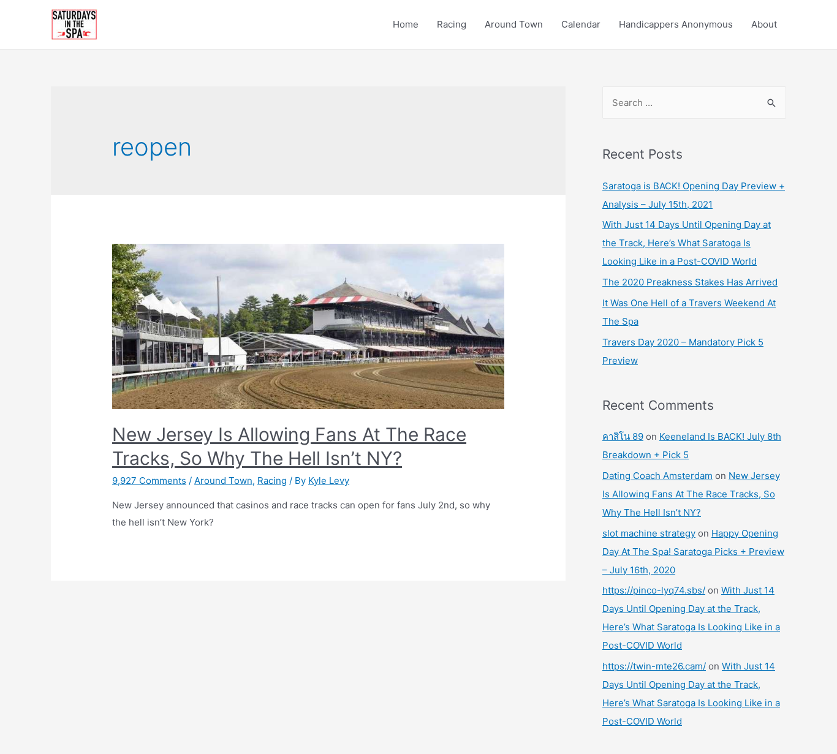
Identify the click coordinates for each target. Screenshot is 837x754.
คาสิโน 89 (622, 436)
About (764, 24)
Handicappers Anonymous (676, 24)
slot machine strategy (648, 533)
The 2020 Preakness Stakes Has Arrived (690, 282)
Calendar (580, 24)
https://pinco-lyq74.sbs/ (653, 590)
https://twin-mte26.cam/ (654, 666)
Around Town (514, 24)
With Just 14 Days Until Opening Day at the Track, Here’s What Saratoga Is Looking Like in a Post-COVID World (686, 243)
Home (405, 24)
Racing (451, 24)
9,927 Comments (149, 480)
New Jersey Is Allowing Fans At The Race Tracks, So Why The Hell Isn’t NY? (691, 494)
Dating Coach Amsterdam (657, 475)
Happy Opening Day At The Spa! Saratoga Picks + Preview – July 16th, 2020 (693, 551)
